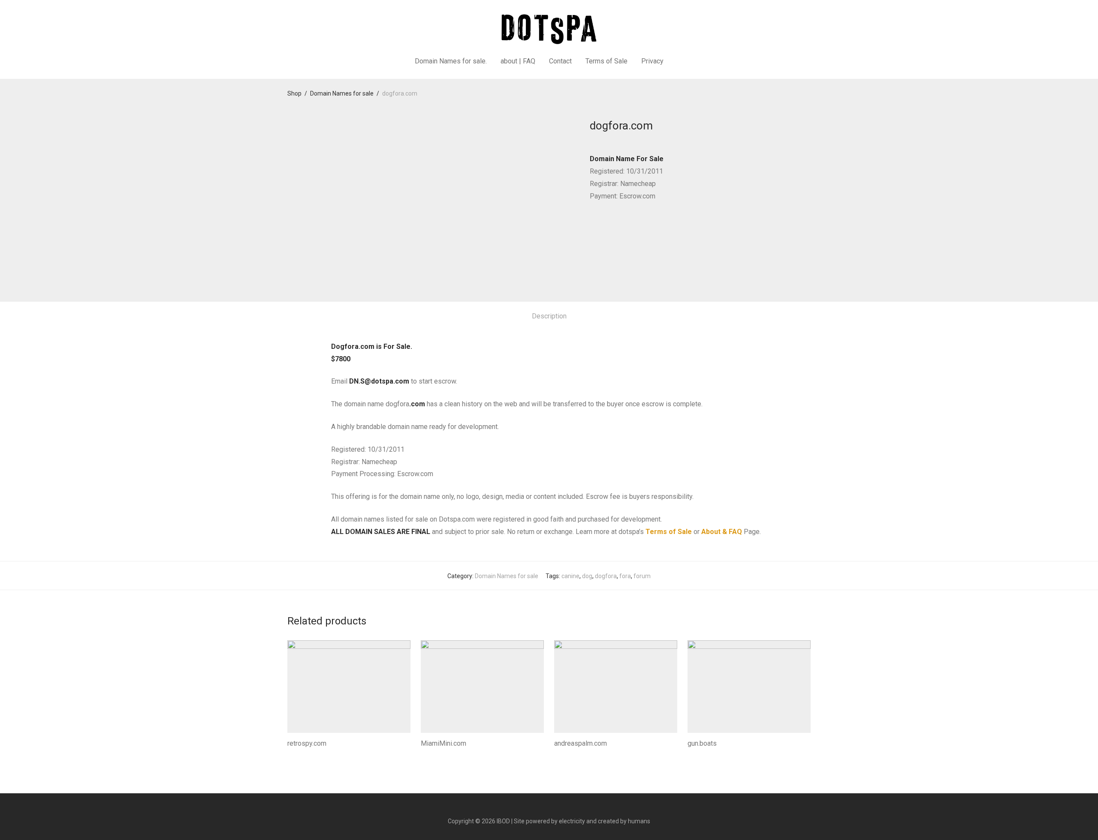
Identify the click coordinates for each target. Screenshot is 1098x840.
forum (642, 576)
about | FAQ (518, 61)
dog (587, 576)
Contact (560, 61)
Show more (300, 755)
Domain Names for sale (342, 93)
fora (625, 576)
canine (570, 576)
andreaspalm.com (580, 743)
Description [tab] (549, 316)
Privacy (652, 61)
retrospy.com (306, 743)
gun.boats (702, 743)
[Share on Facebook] (593, 227)
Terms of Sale (606, 61)
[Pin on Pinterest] (618, 227)
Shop (294, 93)
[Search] (681, 61)
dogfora (606, 576)
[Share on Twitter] (605, 227)
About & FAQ (721, 532)
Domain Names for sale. (451, 61)
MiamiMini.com (443, 743)
